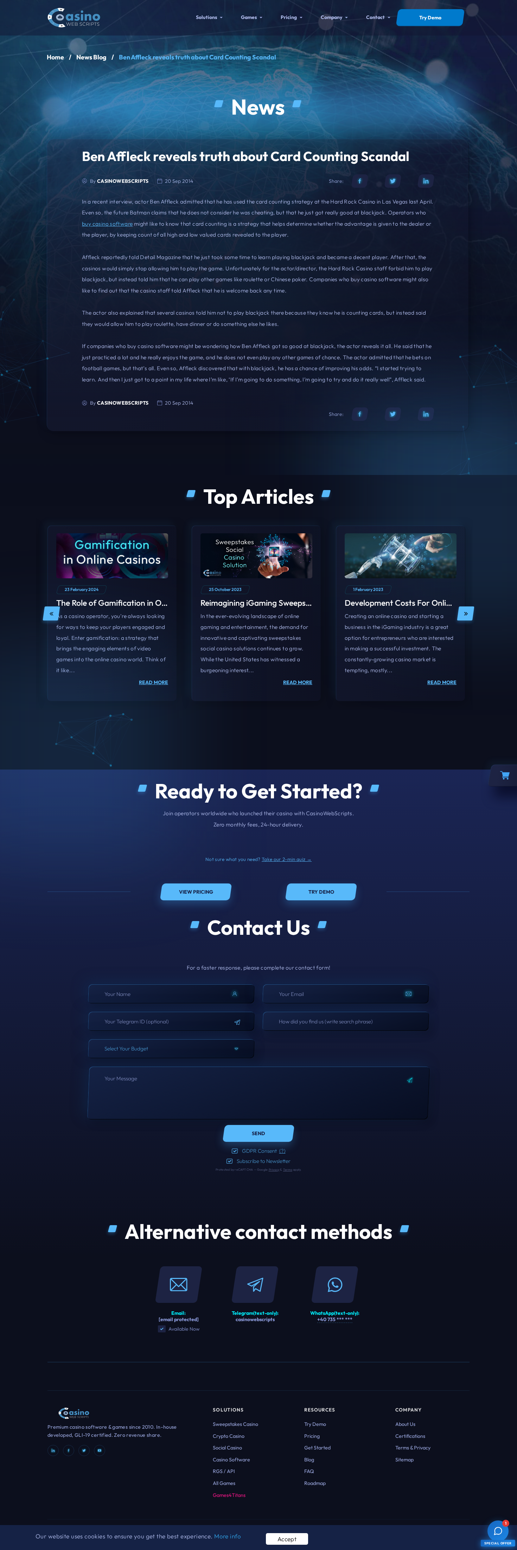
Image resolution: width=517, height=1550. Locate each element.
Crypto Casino (228, 1436)
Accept (287, 1539)
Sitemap (404, 1459)
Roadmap (315, 1483)
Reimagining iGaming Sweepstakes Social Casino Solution (302, 603)
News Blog (91, 57)
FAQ (309, 1471)
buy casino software (107, 223)
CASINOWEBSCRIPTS (123, 181)
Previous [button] (51, 613)
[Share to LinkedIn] (426, 181)
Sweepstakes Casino (235, 1424)
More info (227, 1536)
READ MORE (153, 682)
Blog (309, 1459)
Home (55, 57)
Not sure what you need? (258, 859)
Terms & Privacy (412, 1448)
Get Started (317, 1448)
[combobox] (171, 1048)
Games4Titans (229, 1495)
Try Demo (315, 1424)
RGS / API (224, 1471)
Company (331, 17)
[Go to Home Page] (73, 16)
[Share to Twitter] (393, 181)
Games (249, 17)
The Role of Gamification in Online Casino (130, 603)
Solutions (206, 17)
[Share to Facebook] (360, 181)
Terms (287, 1169)
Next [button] (465, 613)
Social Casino (227, 1448)
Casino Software (231, 1459)
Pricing (289, 17)
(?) (282, 1150)
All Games (224, 1483)
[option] (112, 613)
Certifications (410, 1436)
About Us (405, 1424)
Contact (375, 17)
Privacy (274, 1169)
